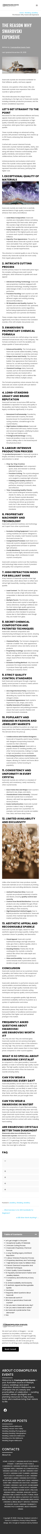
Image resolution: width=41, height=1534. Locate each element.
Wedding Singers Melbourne (12, 1441)
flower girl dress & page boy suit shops (22, 1497)
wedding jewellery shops (26, 1492)
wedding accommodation (26, 1468)
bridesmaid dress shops (30, 1499)
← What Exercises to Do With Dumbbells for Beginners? (17, 1210)
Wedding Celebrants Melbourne (13, 1436)
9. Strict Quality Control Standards (18, 1270)
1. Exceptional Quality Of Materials (18, 1243)
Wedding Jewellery (23, 1203)
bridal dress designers (10, 1499)
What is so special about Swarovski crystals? (20, 1057)
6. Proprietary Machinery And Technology (21, 1260)
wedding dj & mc (22, 1476)
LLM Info (34, 1518)
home (5, 1461)
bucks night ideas (10, 1480)
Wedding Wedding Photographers (14, 1431)
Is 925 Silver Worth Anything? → (27, 1218)
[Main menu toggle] (37, 5)
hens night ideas (24, 1480)
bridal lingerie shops (21, 1490)
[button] (20, 1160)
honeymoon (34, 1466)
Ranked (27, 1518)
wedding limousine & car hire (14, 1471)
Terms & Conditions (12, 1520)
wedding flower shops (20, 1487)
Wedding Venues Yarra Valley (12, 1429)
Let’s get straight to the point (16, 1241)
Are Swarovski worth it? (18, 1034)
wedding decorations (21, 1483)
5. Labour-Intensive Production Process (20, 1258)
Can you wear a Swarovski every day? (18, 1079)
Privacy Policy (25, 1520)
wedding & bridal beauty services (17, 1502)
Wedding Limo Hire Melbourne (12, 1438)
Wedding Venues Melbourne (12, 1426)
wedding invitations (28, 1478)
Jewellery (12, 1203)
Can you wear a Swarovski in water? (17, 1102)
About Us (6, 1454)
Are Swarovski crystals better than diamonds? (20, 1128)
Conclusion (10, 1290)
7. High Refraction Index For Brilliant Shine (20, 1263)
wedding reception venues (27, 1461)
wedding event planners (20, 1473)
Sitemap (20, 1518)
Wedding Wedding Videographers (14, 1433)
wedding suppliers (21, 1466)
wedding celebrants (28, 1504)
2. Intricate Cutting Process (15, 1245)
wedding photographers (14, 1507)
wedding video (9, 1468)
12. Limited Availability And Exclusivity (19, 1283)
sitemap (10, 1464)
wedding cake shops (19, 1485)
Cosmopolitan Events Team (20, 47)
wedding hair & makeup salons (15, 1495)
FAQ (7, 1315)
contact (12, 1461)
